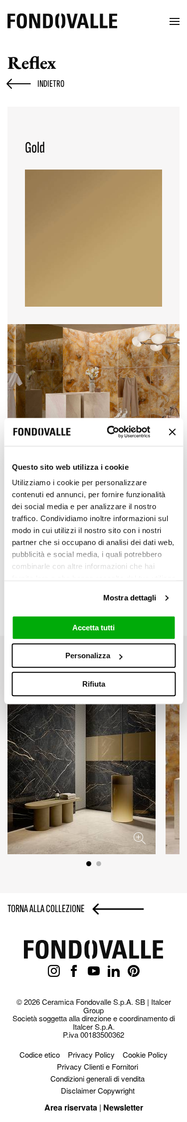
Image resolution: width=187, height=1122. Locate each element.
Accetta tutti (93, 627)
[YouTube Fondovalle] (94, 971)
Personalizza (87, 655)
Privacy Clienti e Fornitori (97, 1066)
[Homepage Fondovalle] (62, 21)
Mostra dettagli (130, 597)
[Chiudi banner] (172, 431)
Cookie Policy (145, 1054)
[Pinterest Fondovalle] (134, 971)
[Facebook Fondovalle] (74, 971)
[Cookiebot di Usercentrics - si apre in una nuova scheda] (111, 431)
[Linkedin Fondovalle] (114, 971)
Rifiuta (93, 684)
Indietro (50, 83)
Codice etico (39, 1054)
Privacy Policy (91, 1054)
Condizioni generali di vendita (97, 1078)
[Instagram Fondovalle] (54, 971)
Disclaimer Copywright (98, 1090)
